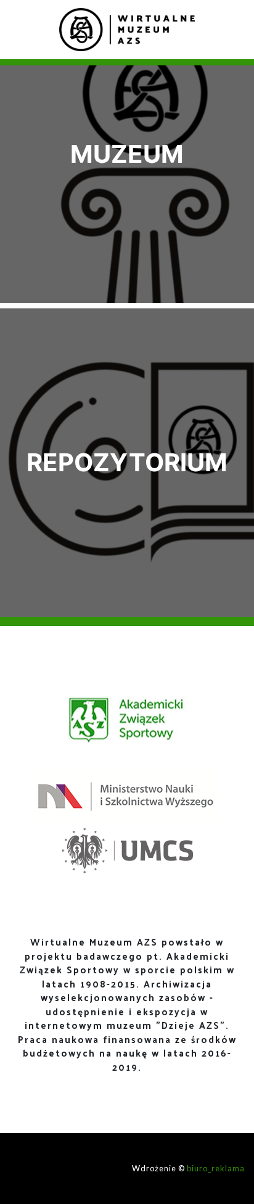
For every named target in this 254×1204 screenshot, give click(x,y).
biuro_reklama (216, 1168)
